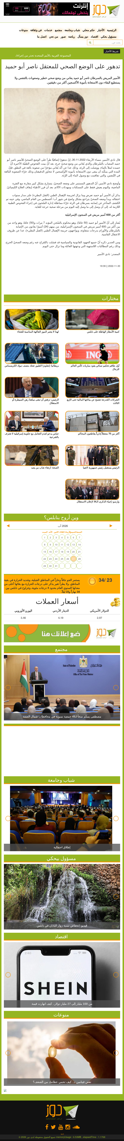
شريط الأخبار (112, 51)
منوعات (23, 30)
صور (63, 36)
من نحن (53, 36)
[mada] (47, 8)
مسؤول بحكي (108, 36)
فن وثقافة (36, 30)
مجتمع (58, 30)
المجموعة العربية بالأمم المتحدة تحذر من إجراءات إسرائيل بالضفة (48, 55)
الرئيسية (111, 30)
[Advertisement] (62, 750)
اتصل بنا (41, 36)
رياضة (71, 36)
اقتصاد (94, 36)
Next (116, 687)
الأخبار (100, 30)
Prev (8, 687)
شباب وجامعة (72, 30)
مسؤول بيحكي (61, 858)
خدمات (48, 30)
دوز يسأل (83, 36)
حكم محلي (89, 30)
